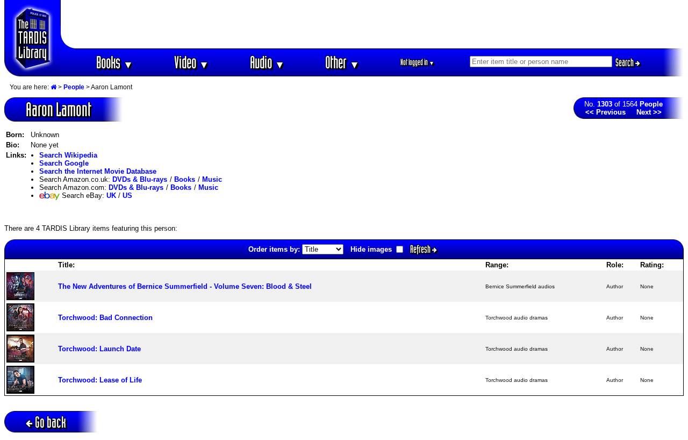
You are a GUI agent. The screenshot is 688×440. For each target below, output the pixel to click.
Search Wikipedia (68, 155)
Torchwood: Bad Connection (105, 318)
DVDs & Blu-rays (139, 179)
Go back (50, 422)
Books (114, 62)
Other (342, 62)
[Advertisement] (372, 24)
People (73, 87)
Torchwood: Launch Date (99, 349)
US (127, 195)
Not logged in (417, 62)
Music (212, 179)
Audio (267, 62)
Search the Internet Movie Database (97, 171)
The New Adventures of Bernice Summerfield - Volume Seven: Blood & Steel (185, 286)
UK (111, 195)
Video (191, 62)
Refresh (421, 249)
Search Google (64, 163)
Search (625, 62)
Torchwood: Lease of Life (100, 380)
